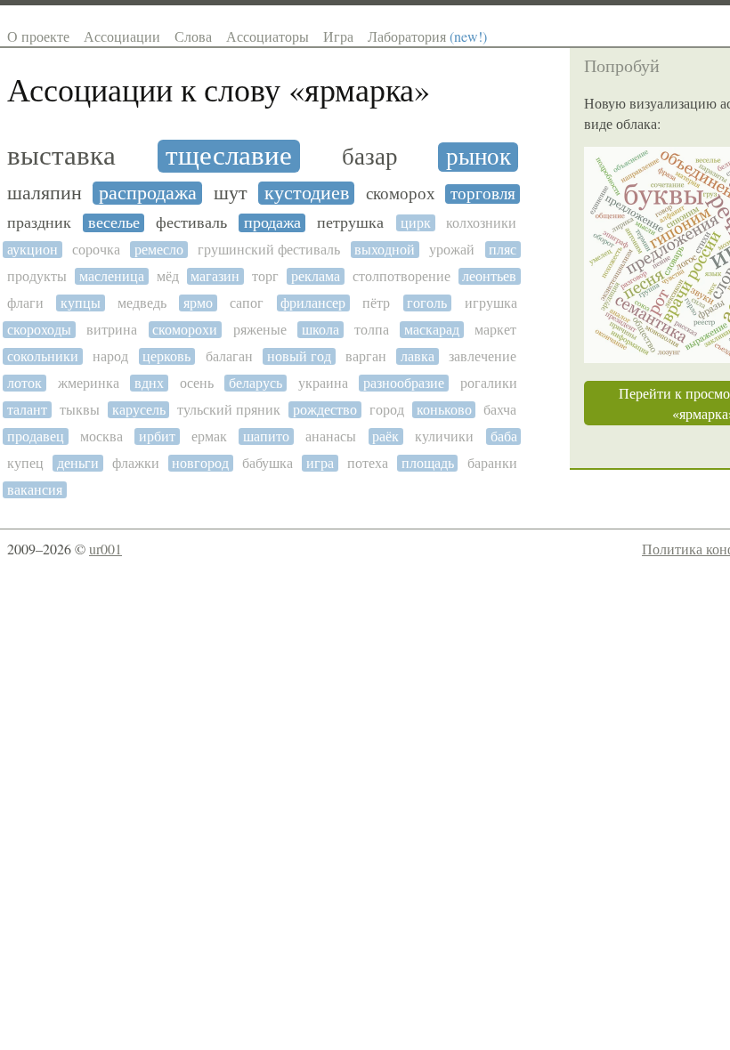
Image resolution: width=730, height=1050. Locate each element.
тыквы (80, 409)
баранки (492, 463)
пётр (376, 303)
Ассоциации (122, 36)
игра (320, 463)
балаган (229, 356)
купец (25, 463)
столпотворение (401, 276)
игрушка (491, 303)
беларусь (255, 383)
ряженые (260, 329)
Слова (193, 36)
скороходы (39, 329)
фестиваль (191, 223)
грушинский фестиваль (269, 249)
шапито (266, 436)
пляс (502, 249)
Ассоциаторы (267, 36)
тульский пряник (228, 409)
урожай (451, 249)
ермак (209, 436)
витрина (111, 329)
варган (365, 356)
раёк (385, 436)
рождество (325, 409)
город (386, 409)
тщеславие (229, 156)
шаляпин (44, 193)
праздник (39, 223)
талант (27, 409)
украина (323, 383)
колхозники (481, 222)
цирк (416, 222)
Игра (338, 36)
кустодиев (306, 193)
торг (265, 276)
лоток (24, 383)
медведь (142, 303)
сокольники (42, 356)
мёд (168, 276)
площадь (428, 463)
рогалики (488, 383)
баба (504, 436)
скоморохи (184, 329)
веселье (114, 223)
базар (370, 157)
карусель (139, 409)
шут (230, 193)
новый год (299, 356)
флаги (25, 303)
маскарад (431, 329)
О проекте (38, 36)
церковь (166, 356)
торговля (482, 194)
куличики (444, 436)
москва (101, 436)
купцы (81, 303)
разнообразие (403, 383)
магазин (215, 276)
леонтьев (489, 276)
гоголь (427, 303)
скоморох (400, 194)
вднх (149, 383)
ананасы (330, 436)
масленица (111, 276)
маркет (495, 329)
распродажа (148, 193)
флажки (135, 463)
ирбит (157, 436)
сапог (247, 303)
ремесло (158, 249)
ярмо (198, 303)
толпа (371, 329)
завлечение (482, 356)
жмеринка (88, 383)
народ (110, 356)
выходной (384, 249)
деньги (78, 463)
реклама (315, 276)
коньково (444, 409)
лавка (417, 356)
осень (197, 383)
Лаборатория (427, 36)
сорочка (96, 249)
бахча (499, 409)
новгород (200, 463)
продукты (37, 276)
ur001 (105, 548)
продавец (35, 436)
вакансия (34, 489)
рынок (478, 157)
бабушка (267, 463)
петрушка (350, 223)
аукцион (32, 249)
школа (320, 329)
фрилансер (312, 303)
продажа (272, 223)
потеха (367, 463)
